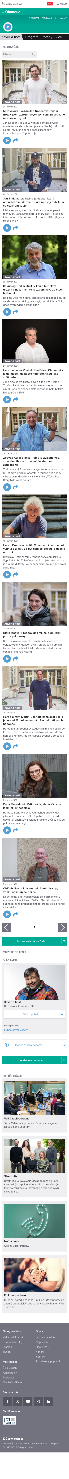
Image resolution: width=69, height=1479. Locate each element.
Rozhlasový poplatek (48, 1361)
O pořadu (10, 960)
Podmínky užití (40, 1443)
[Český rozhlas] (12, 4)
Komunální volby (13, 1342)
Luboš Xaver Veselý (16, 1029)
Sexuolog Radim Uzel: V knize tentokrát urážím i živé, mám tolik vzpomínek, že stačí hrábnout (33, 289)
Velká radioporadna (17, 1118)
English (54, 1443)
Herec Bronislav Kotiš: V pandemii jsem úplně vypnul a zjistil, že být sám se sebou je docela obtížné (34, 549)
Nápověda (42, 1342)
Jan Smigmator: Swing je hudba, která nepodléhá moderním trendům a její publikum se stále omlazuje (33, 202)
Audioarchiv (49, 18)
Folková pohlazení (16, 1295)
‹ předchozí (6, 927)
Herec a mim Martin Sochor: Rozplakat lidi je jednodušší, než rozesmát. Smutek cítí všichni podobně (34, 720)
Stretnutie (11, 1176)
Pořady (47, 37)
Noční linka (11, 1241)
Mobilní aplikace (12, 1382)
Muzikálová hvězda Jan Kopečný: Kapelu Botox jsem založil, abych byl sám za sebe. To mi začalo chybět (34, 114)
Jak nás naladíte (45, 1337)
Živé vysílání (10, 1367)
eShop (7, 1351)
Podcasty (8, 1377)
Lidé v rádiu (43, 1347)
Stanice (7, 1347)
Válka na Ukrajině (13, 1337)
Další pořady (13, 1076)
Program (34, 18)
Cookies (7, 1443)
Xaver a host (12, 1002)
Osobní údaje (22, 1443)
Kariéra (40, 1351)
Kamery (63, 18)
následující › (62, 927)
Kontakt (40, 1356)
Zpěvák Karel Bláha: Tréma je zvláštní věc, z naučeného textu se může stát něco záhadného (31, 461)
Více (60, 37)
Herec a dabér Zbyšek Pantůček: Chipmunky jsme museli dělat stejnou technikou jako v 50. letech (33, 374)
